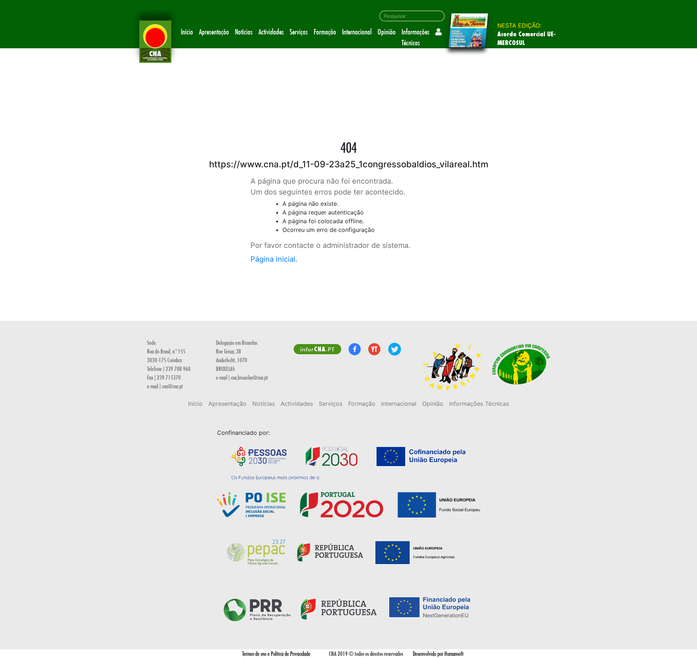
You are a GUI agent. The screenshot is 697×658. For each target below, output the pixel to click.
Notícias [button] (244, 32)
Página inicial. (274, 259)
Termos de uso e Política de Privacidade (276, 653)
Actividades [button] (271, 32)
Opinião (387, 32)
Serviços (299, 32)
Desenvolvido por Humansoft (438, 653)
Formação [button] (325, 32)
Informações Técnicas (415, 37)
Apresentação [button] (214, 32)
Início (187, 32)
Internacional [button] (357, 32)
